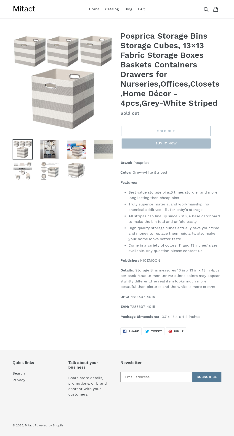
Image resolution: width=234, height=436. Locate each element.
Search (19, 373)
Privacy (19, 380)
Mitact (29, 425)
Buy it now (166, 143)
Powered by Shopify (49, 425)
